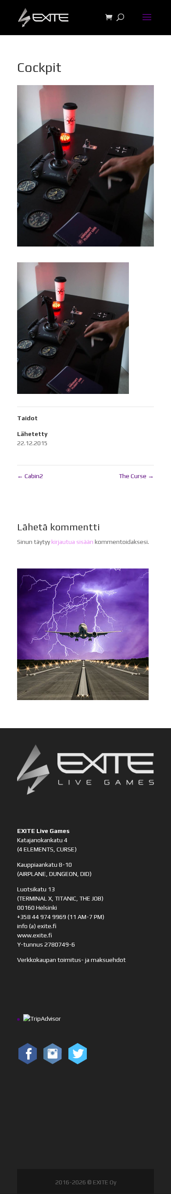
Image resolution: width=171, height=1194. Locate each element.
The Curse (136, 475)
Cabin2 (30, 475)
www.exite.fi (34, 935)
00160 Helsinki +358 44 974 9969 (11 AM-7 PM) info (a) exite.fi (60, 916)
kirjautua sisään (72, 541)
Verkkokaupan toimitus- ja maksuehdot (71, 959)
